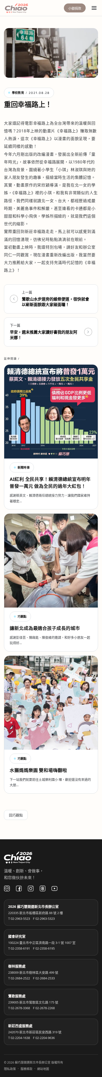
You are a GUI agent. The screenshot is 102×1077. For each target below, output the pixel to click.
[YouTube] (54, 888)
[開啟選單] (94, 8)
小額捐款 (74, 8)
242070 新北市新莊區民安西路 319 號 (34, 1032)
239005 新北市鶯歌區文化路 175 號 (33, 1002)
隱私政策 (10, 1069)
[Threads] (43, 888)
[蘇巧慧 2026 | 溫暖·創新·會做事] (23, 8)
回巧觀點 (16, 815)
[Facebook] (19, 888)
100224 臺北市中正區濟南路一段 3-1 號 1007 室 (42, 942)
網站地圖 (43, 1069)
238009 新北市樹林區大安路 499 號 (33, 972)
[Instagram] (31, 888)
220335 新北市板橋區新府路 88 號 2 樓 (35, 913)
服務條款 (26, 1069)
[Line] (7, 888)
